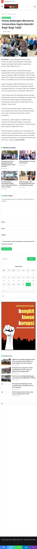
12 (13, 281)
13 (18, 281)
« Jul (2, 296)
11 (8, 281)
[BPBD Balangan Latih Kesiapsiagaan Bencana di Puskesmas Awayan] (27, 175)
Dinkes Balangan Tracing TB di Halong (27, 162)
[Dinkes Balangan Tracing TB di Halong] (27, 155)
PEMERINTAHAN (11, 14)
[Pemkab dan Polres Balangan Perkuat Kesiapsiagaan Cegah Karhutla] (9, 155)
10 (3, 281)
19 (13, 284)
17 (3, 284)
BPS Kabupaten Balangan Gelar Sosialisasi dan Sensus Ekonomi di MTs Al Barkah (22, 385)
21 (23, 284)
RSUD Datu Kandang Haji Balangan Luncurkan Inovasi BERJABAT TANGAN (23, 377)
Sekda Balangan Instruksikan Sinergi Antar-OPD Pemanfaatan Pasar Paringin (9, 184)
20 (18, 284)
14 (23, 281)
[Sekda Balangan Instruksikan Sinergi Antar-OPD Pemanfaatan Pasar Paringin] (9, 175)
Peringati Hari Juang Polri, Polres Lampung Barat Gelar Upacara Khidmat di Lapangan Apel (22, 369)
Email (3, 228)
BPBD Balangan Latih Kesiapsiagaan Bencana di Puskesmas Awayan (27, 183)
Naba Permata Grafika (30, 539)
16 (33, 281)
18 (8, 284)
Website (3, 235)
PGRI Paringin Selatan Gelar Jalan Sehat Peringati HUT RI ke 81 (22, 393)
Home (4, 14)
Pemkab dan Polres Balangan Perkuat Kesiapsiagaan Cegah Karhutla (8, 164)
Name (3, 222)
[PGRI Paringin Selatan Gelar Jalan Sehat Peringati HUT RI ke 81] (6, 394)
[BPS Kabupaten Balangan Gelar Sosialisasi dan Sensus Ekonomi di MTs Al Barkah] (6, 386)
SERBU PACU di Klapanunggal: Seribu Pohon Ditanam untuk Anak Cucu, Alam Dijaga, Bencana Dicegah (23, 361)
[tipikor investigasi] (11, 6)
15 (28, 281)
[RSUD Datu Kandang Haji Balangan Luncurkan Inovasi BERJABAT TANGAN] (6, 378)
